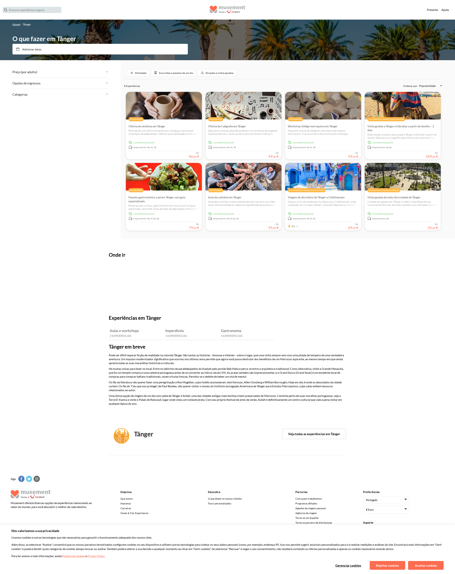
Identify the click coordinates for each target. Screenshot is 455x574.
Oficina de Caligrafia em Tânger (227, 126)
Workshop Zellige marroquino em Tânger (313, 126)
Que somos (127, 498)
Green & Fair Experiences (134, 513)
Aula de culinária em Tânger (224, 197)
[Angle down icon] (72, 72)
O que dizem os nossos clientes (225, 498)
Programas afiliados (306, 503)
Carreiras (126, 508)
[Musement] (227, 10)
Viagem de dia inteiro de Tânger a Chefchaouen (316, 197)
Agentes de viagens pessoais (310, 508)
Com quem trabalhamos (308, 498)
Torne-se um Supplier (307, 517)
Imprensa (126, 503)
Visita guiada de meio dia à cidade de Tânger (393, 197)
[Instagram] (36, 479)
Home (16, 24)
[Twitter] (28, 479)
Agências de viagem (306, 513)
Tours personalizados (219, 503)
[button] (138, 72)
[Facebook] (21, 479)
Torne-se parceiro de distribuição (313, 522)
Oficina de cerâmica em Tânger (147, 126)
